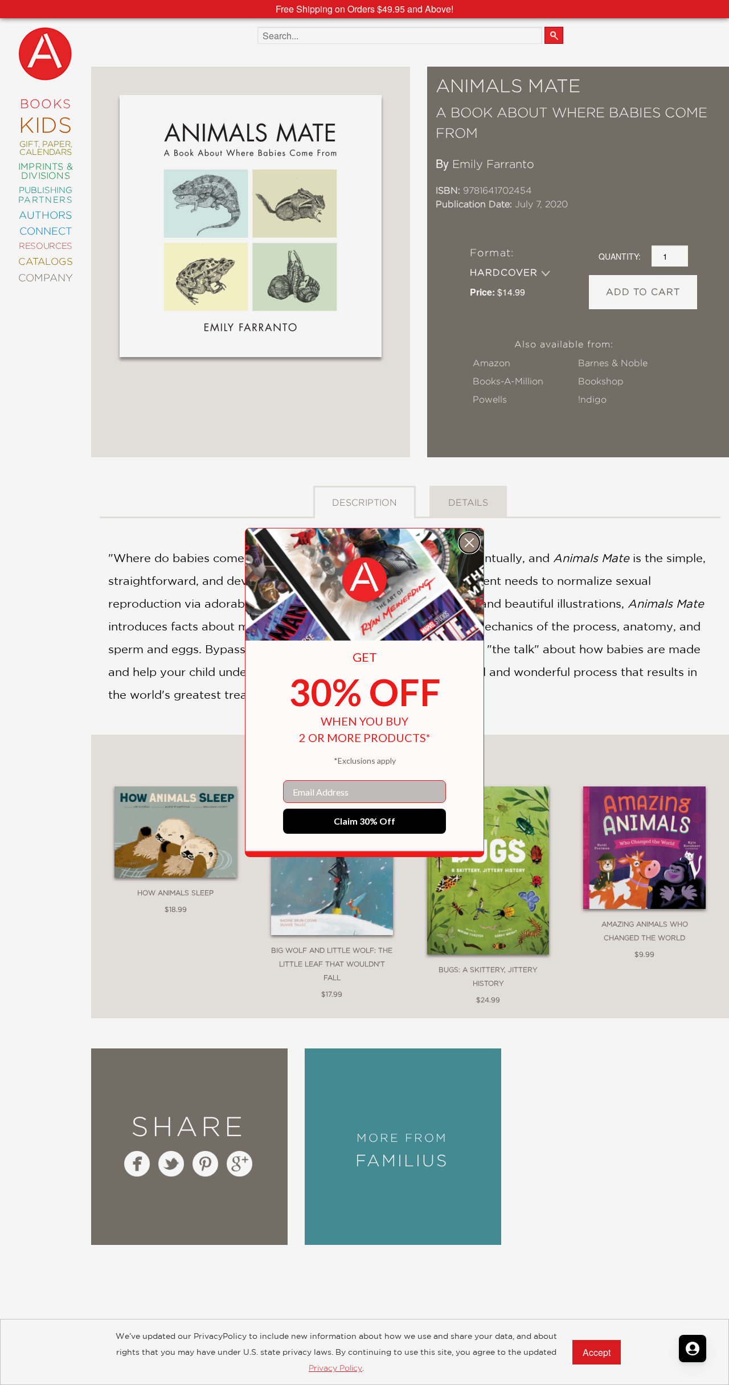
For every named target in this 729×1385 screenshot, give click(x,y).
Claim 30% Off (364, 821)
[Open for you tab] (692, 1348)
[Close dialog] (469, 542)
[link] (364, 580)
